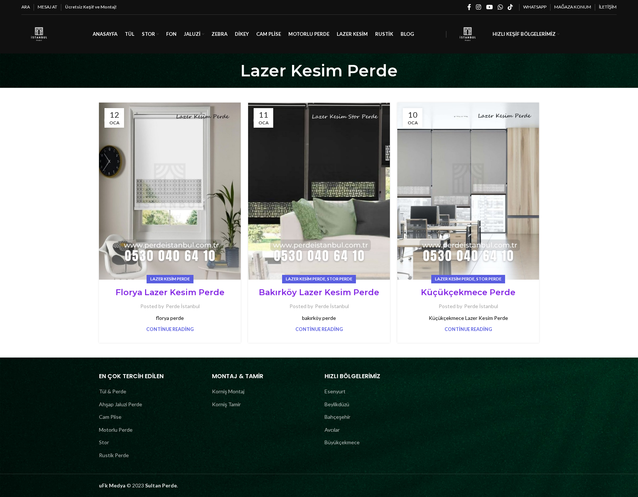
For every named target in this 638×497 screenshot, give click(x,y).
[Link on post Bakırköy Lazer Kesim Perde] (319, 191)
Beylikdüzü (337, 404)
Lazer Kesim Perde (170, 278)
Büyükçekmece (342, 442)
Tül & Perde (112, 391)
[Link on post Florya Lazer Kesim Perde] (170, 191)
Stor (104, 442)
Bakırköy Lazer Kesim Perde (319, 292)
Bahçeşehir (337, 417)
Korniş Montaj (228, 391)
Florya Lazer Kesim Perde (170, 292)
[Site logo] (38, 33)
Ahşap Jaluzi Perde (120, 404)
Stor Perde (339, 278)
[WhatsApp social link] (500, 7)
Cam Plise (110, 417)
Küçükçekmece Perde (468, 292)
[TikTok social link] (510, 7)
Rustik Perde (114, 455)
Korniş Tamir (226, 404)
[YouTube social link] (489, 7)
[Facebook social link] (469, 7)
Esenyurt (335, 391)
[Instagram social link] (479, 7)
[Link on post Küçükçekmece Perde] (468, 191)
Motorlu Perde (116, 430)
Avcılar (332, 430)
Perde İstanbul (183, 306)
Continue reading (170, 329)
